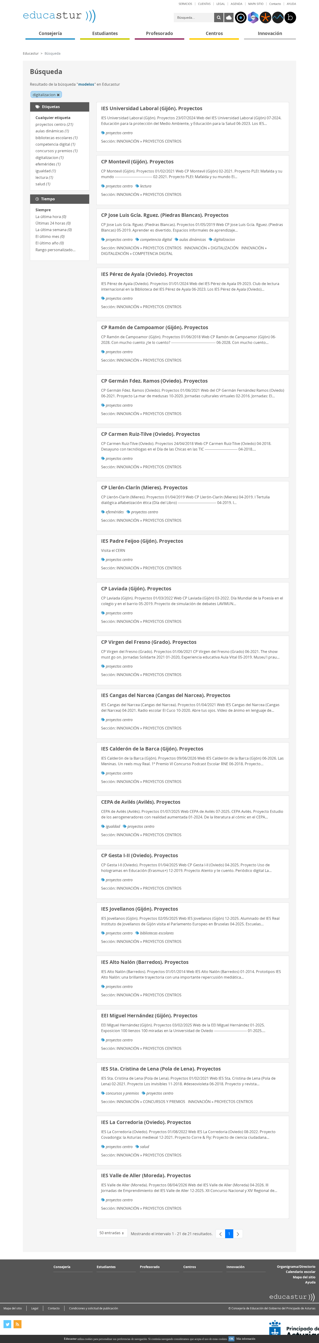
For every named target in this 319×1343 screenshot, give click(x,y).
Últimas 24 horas (53, 223)
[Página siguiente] (238, 1233)
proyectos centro (54, 124)
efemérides (48, 164)
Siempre (43, 209)
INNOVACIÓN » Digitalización (211, 247)
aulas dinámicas (52, 131)
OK (231, 1338)
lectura (44, 177)
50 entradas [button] (113, 1233)
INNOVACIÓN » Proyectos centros (149, 141)
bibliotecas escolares (56, 137)
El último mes (50, 236)
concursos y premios (56, 150)
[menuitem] (185, 3)
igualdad (45, 170)
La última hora (50, 216)
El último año (49, 243)
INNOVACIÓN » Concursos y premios (151, 1101)
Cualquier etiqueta (53, 117)
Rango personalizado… (55, 249)
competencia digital (55, 144)
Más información (245, 1338)
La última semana (53, 229)
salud (42, 184)
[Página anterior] (220, 1233)
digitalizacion (49, 157)
